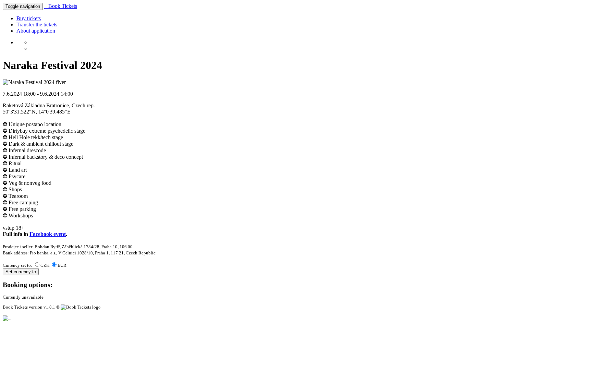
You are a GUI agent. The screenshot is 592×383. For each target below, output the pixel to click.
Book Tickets (60, 6)
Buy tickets (28, 18)
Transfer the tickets (36, 24)
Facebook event (47, 234)
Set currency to (20, 271)
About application (35, 31)
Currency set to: (18, 265)
